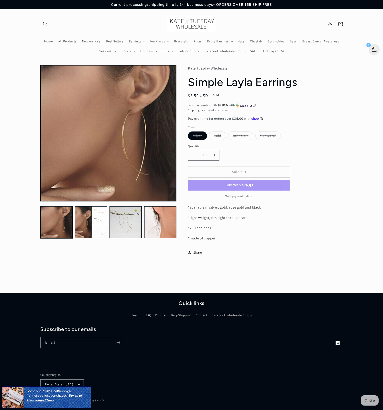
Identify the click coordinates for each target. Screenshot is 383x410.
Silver (200, 136)
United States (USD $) (60, 384)
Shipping (194, 110)
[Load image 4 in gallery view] (160, 222)
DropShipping (181, 315)
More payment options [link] (239, 196)
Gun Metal (270, 136)
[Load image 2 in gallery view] (91, 222)
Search (136, 315)
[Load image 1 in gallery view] (56, 222)
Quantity (193, 146)
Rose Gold (243, 136)
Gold (220, 136)
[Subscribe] (118, 342)
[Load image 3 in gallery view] (125, 222)
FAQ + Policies (156, 315)
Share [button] (197, 252)
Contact (201, 315)
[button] (45, 24)
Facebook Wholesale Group (232, 315)
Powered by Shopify (92, 400)
